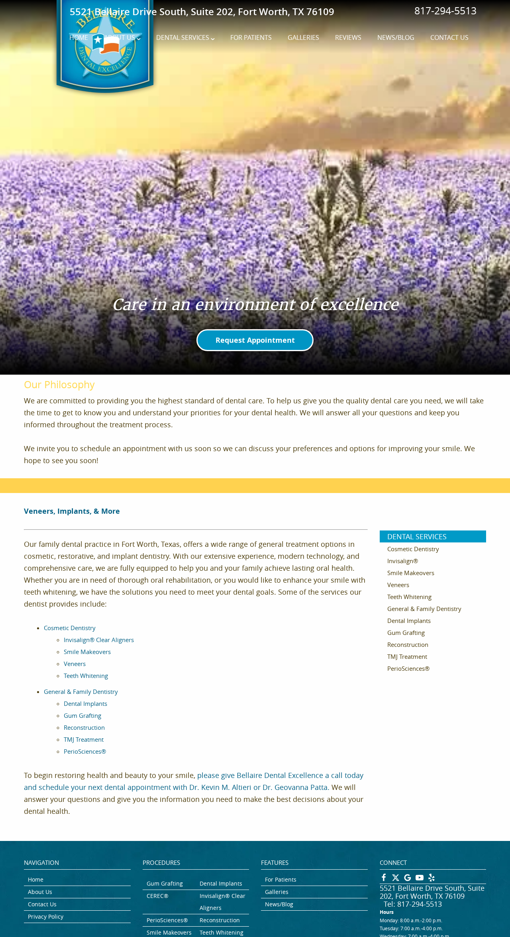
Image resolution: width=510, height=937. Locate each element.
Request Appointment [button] (255, 340)
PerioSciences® (85, 751)
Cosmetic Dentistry (70, 628)
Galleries (303, 37)
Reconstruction (84, 727)
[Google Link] (408, 879)
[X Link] (396, 879)
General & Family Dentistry (81, 691)
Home (78, 37)
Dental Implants (85, 703)
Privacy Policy (45, 916)
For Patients (251, 37)
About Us (119, 37)
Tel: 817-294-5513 (413, 904)
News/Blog (395, 37)
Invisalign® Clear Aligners (99, 640)
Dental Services (182, 37)
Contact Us (449, 37)
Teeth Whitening (86, 676)
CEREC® (158, 896)
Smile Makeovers (87, 652)
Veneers (75, 664)
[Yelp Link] (431, 879)
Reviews (348, 37)
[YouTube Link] (420, 879)
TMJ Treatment (84, 739)
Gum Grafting (82, 715)
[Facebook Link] (384, 879)
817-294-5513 (445, 10)
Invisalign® (402, 561)
